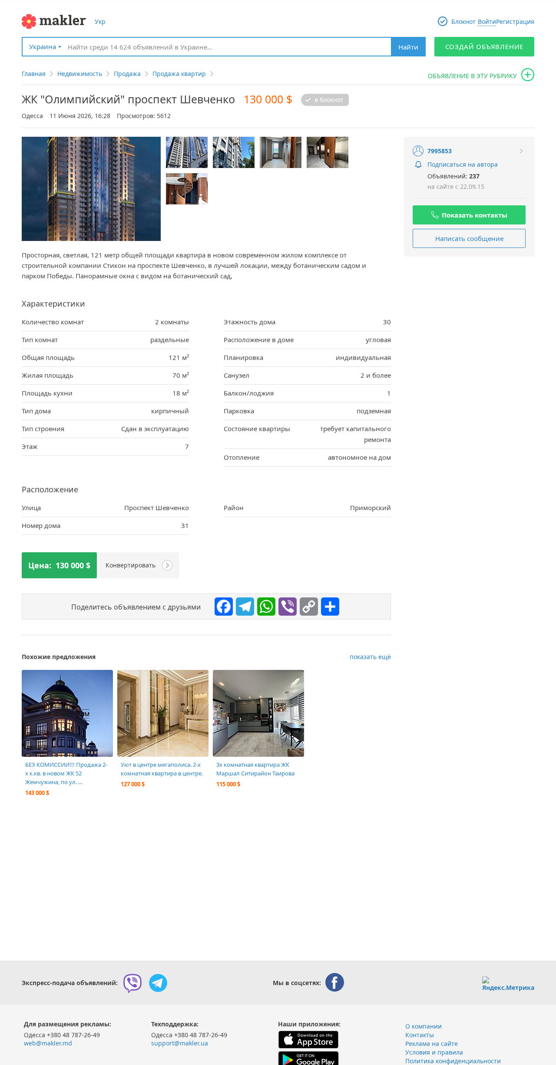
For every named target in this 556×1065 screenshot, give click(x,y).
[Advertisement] (469, 319)
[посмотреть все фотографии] (32, 681)
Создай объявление (484, 46)
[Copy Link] (306, 604)
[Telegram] (243, 604)
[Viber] (285, 604)
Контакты (419, 1035)
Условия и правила (434, 1052)
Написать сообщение (469, 238)
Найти (408, 47)
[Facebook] (221, 604)
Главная (34, 73)
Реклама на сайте (431, 1043)
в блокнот (329, 100)
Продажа (127, 73)
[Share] (328, 604)
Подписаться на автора (462, 164)
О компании (423, 1026)
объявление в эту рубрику (472, 76)
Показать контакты (474, 215)
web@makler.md (48, 1043)
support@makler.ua (179, 1043)
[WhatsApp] (264, 604)
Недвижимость (79, 73)
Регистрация (515, 21)
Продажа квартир (179, 73)
